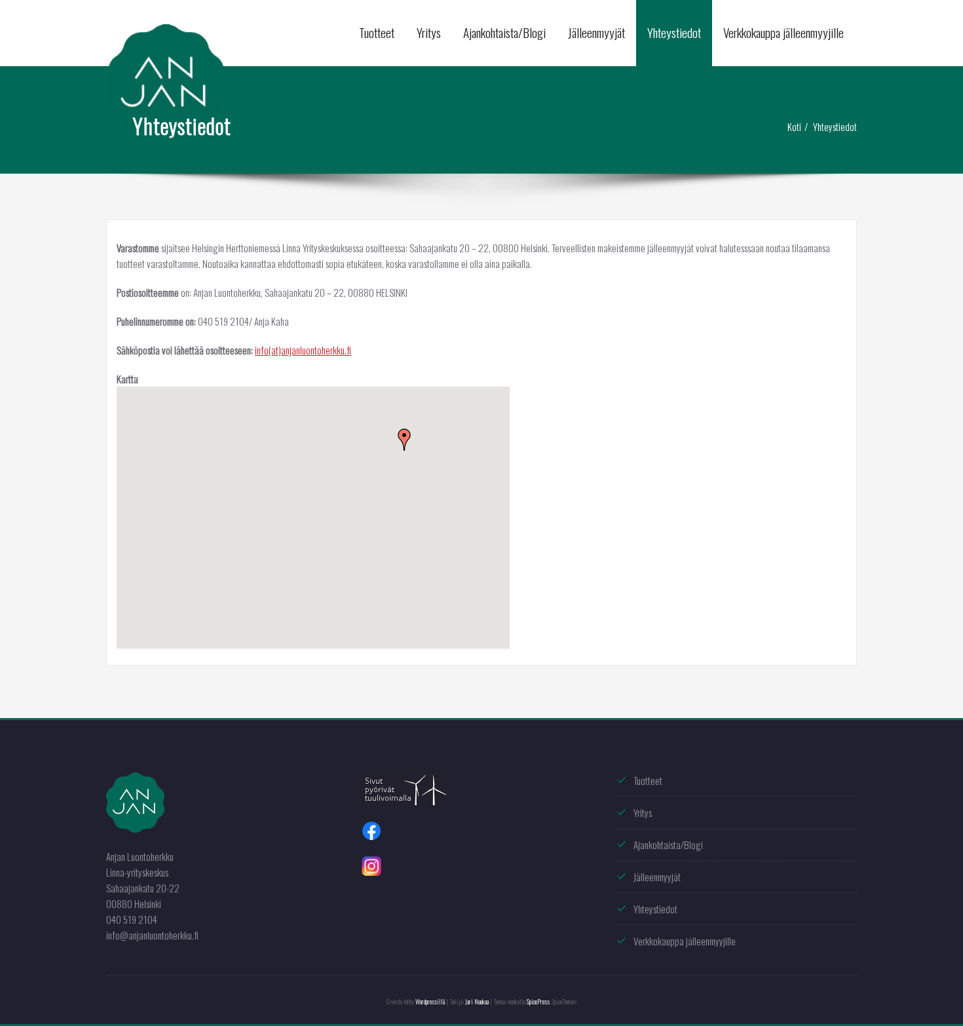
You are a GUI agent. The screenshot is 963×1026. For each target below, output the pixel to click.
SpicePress (538, 1001)
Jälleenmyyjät (596, 32)
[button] (404, 439)
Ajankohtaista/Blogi (504, 32)
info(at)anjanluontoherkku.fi (303, 350)
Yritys (429, 32)
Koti (794, 126)
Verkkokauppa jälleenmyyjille (783, 32)
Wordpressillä (430, 1001)
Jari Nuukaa (477, 1001)
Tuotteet (376, 32)
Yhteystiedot (674, 32)
